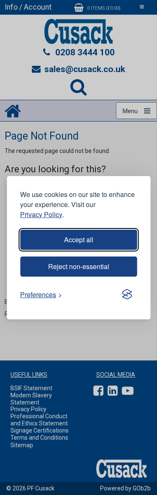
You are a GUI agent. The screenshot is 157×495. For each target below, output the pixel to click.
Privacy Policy (41, 214)
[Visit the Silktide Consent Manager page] (127, 295)
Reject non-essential (78, 266)
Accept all (78, 239)
